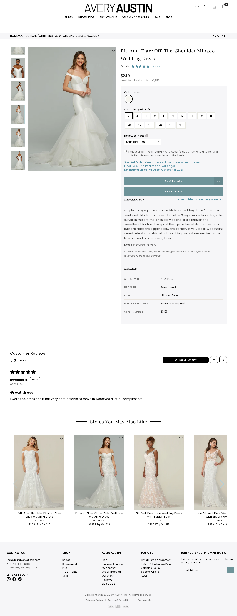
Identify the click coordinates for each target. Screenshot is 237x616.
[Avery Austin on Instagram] (9, 579)
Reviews (107, 579)
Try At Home (108, 17)
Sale (157, 17)
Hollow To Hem (134, 135)
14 (192, 115)
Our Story (108, 576)
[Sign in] (214, 7)
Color (132, 92)
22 (139, 125)
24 (150, 125)
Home (14, 36)
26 (160, 125)
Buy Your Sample (112, 564)
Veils (65, 576)
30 (181, 125)
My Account (109, 568)
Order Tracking (111, 572)
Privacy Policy (94, 600)
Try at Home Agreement (156, 560)
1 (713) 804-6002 (20, 564)
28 (170, 125)
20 (129, 125)
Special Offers (150, 572)
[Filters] (214, 359)
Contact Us (144, 600)
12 (182, 115)
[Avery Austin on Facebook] (14, 579)
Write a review (186, 360)
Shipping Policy (150, 568)
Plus (64, 568)
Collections (28, 36)
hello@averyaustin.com (25, 560)
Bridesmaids (86, 17)
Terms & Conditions (120, 600)
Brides (69, 17)
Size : (137, 109)
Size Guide (184, 200)
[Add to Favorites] (113, 50)
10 (173, 115)
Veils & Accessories (135, 17)
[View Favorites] (206, 6)
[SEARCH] (197, 6)
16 (201, 115)
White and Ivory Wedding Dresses (62, 36)
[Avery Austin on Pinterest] (19, 579)
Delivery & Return (209, 200)
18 (211, 115)
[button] (140, 66)
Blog (169, 17)
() (138, 109)
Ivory (128, 99)
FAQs (144, 576)
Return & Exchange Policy (157, 564)
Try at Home (70, 572)
